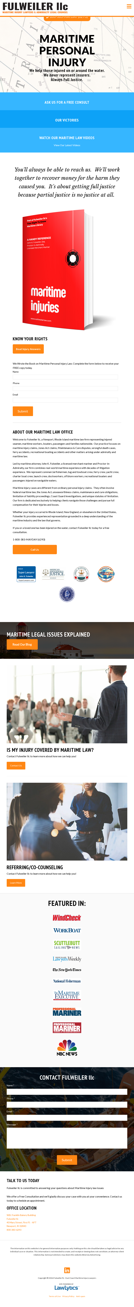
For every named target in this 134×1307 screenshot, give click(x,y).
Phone (17, 383)
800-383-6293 (14, 1229)
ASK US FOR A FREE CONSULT (67, 102)
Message (12, 1124)
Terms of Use (55, 1296)
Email (16, 394)
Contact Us (16, 765)
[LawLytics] (67, 1287)
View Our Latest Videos (67, 145)
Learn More (16, 882)
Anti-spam (80, 1296)
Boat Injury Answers (28, 348)
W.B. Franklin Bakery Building (21, 1215)
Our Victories (67, 120)
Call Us (35, 549)
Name (16, 371)
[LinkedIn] (67, 1270)
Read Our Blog (22, 644)
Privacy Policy (68, 1296)
